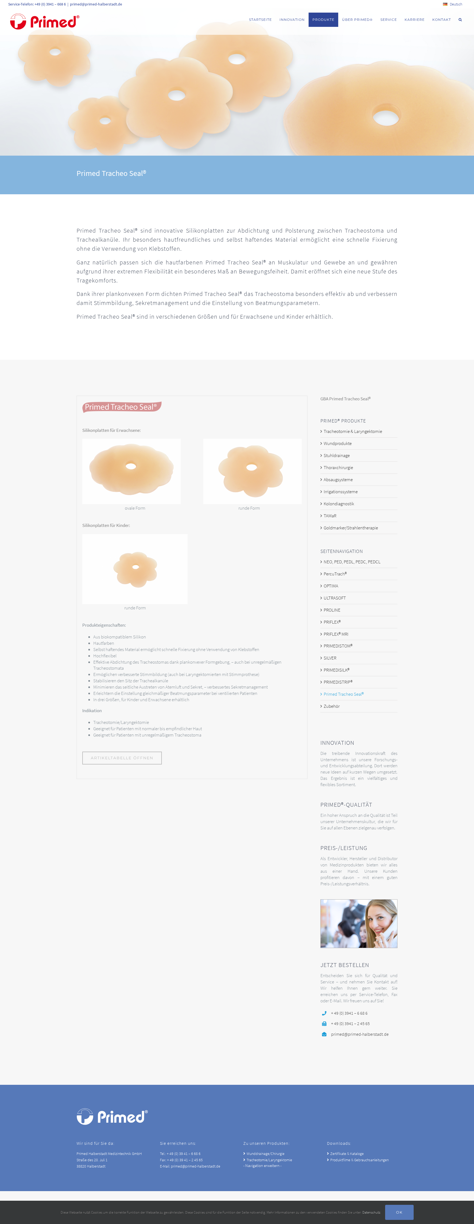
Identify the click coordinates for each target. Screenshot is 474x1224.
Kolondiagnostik (339, 504)
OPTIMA (331, 586)
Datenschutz (371, 1212)
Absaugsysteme (338, 480)
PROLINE (332, 610)
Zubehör (332, 706)
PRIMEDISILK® (336, 670)
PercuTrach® (335, 574)
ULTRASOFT (335, 598)
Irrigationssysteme (341, 492)
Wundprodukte (338, 443)
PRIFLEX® (332, 622)
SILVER (330, 658)
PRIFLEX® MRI (336, 634)
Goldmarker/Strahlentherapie (351, 528)
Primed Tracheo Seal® (344, 694)
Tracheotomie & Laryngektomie (353, 431)
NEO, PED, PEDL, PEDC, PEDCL (352, 562)
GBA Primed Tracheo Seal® (345, 399)
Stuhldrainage (337, 455)
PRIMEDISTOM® (338, 646)
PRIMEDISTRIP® (338, 682)
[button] (460, 20)
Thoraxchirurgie (338, 467)
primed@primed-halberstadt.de (96, 4)
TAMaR (330, 516)
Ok (399, 1212)
